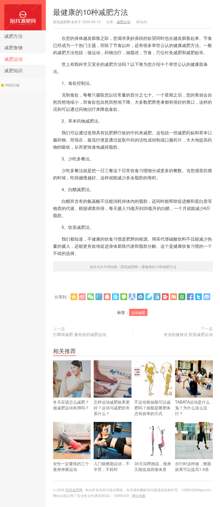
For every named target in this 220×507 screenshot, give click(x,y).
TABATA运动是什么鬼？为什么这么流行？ (192, 407)
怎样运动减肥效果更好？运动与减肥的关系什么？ (112, 407)
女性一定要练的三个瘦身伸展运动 (71, 466)
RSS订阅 (12, 84)
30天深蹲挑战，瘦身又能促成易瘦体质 (152, 466)
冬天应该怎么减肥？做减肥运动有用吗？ (71, 404)
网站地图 (139, 495)
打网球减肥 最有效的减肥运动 (79, 334)
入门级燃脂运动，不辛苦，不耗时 (112, 466)
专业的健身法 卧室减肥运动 (188, 334)
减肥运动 (13, 59)
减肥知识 (13, 70)
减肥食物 (13, 47)
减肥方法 (13, 36)
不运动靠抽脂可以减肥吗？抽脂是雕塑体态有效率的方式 (152, 407)
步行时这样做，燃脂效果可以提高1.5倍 (193, 466)
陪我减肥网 (23, 15)
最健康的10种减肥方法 (90, 11)
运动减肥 (138, 312)
